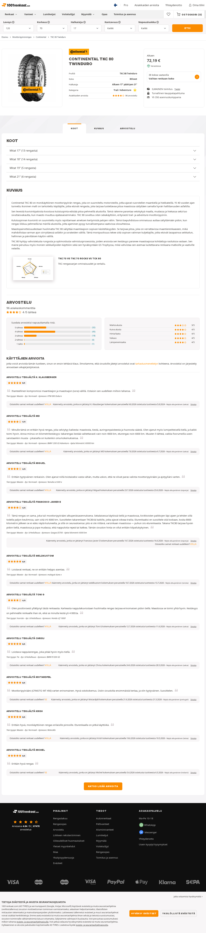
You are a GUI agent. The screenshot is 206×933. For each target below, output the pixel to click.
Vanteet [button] (29, 14)
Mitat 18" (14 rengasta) (23, 159)
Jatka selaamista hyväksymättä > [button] (188, 896)
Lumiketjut (49, 14)
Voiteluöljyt (68, 14)
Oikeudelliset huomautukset (68, 840)
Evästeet (57, 863)
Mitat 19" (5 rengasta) (23, 168)
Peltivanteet (102, 824)
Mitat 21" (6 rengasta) (23, 176)
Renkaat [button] (10, 14)
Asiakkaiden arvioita (147, 5)
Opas (104, 14)
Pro (126, 5)
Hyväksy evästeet (144, 913)
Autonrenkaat (103, 818)
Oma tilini (198, 5)
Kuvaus (99, 128)
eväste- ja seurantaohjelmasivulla (32, 921)
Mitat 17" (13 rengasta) (23, 150)
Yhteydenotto (173, 5)
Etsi (187, 28)
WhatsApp (150, 825)
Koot (74, 128)
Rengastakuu (60, 818)
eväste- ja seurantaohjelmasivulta (92, 925)
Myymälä (86, 14)
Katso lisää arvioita (103, 786)
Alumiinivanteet (105, 829)
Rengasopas (59, 824)
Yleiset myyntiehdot (64, 846)
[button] (53, 327)
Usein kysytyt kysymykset (153, 844)
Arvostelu (127, 128)
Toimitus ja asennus (125, 14)
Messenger (151, 832)
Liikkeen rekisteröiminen (66, 835)
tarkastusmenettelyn (146, 363)
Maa (55, 852)
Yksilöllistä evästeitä (178, 913)
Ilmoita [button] (193, 404)
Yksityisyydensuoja (63, 857)
